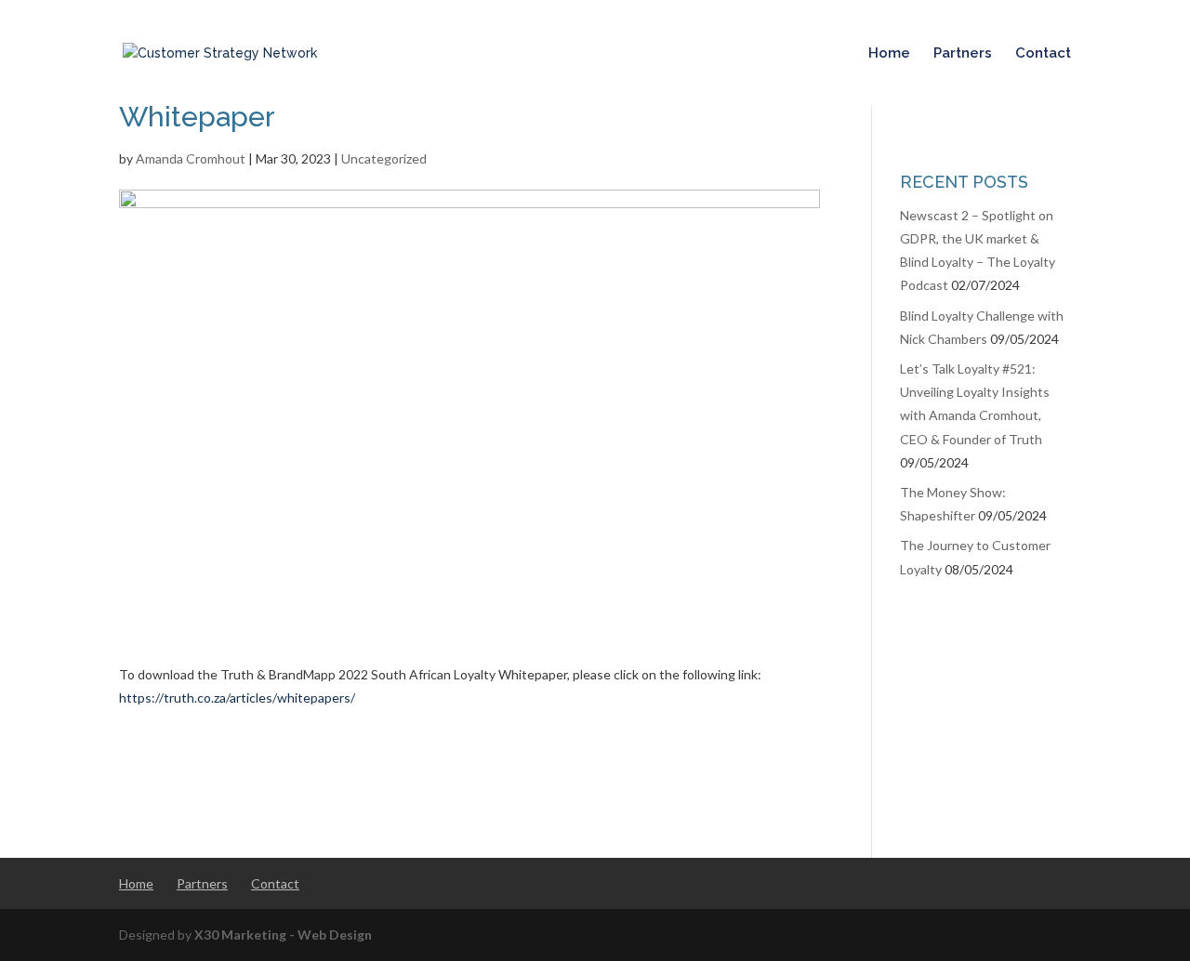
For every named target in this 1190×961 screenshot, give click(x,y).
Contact (1043, 53)
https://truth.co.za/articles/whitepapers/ (237, 697)
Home (889, 53)
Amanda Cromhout (190, 158)
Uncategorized (384, 158)
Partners (962, 53)
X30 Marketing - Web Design (283, 934)
